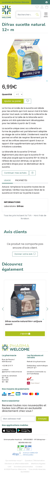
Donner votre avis (23, 254)
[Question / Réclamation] (32, 173)
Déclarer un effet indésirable (17, 464)
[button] (2, 309)
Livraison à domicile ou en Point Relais (36, 372)
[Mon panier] (46, 7)
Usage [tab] (7, 180)
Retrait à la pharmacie (36, 361)
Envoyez (42, 418)
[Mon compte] (42, 7)
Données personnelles (23, 467)
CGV (9, 467)
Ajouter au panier (12, 101)
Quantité (7, 94)
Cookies (39, 467)
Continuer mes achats (15, 172)
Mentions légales (38, 464)
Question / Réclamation (35, 460)
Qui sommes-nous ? (13, 460)
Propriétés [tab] (21, 180)
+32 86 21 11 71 (7, 365)
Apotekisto (25, 472)
